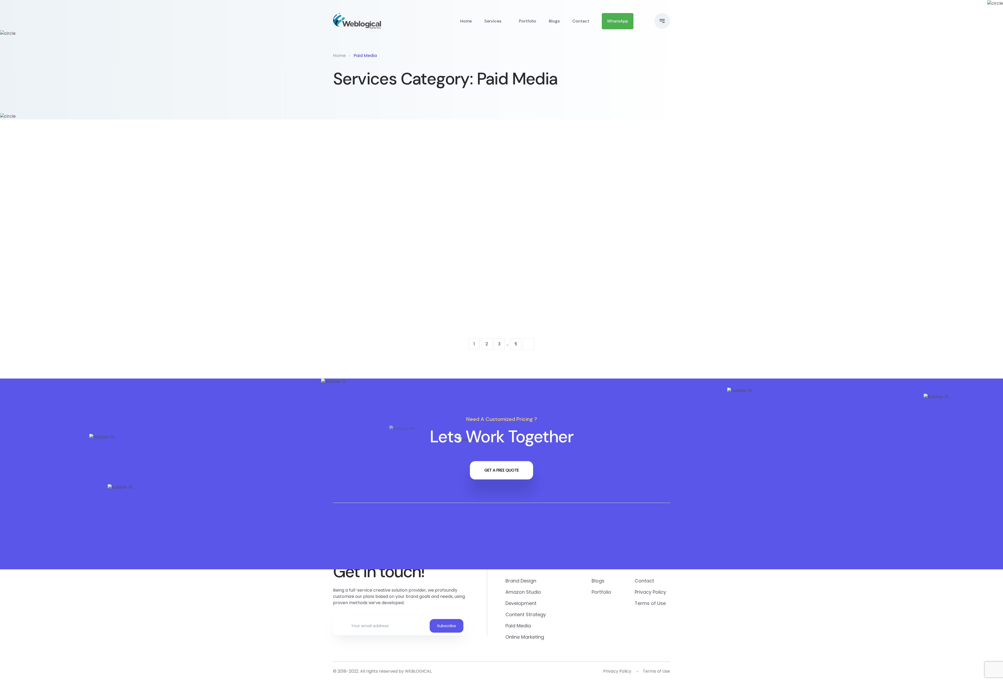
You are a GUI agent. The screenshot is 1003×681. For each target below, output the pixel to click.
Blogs (554, 21)
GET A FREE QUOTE (501, 470)
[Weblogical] (357, 21)
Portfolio (527, 21)
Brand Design (624, 283)
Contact (580, 21)
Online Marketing (400, 192)
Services (492, 21)
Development (395, 283)
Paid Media (506, 192)
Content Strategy (618, 196)
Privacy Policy (650, 592)
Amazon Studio (512, 283)
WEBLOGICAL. (418, 671)
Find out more (391, 237)
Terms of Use (650, 603)
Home (466, 21)
